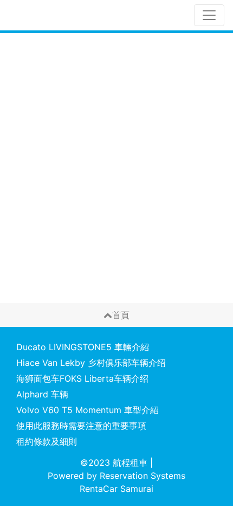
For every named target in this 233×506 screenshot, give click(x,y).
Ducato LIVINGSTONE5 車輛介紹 (82, 346)
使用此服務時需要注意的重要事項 (81, 425)
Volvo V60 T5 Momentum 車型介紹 (87, 409)
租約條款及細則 (46, 441)
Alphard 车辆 (42, 394)
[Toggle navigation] (209, 15)
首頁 (121, 314)
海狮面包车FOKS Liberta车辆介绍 (82, 378)
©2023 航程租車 (113, 462)
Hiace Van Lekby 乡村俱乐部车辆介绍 (91, 362)
